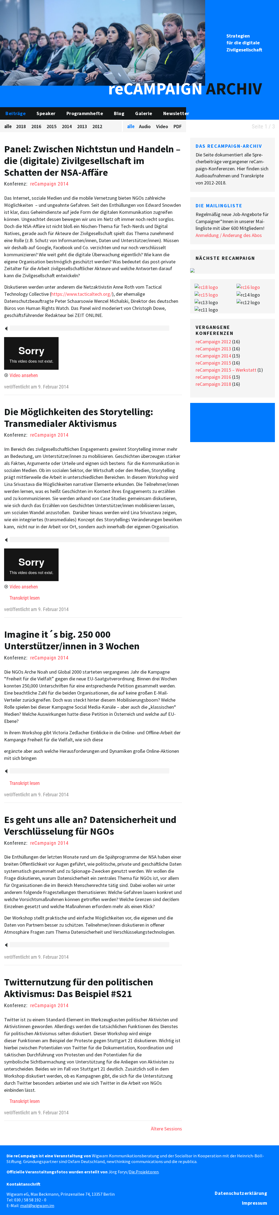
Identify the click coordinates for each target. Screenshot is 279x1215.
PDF (178, 126)
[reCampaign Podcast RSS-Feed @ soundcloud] (232, 430)
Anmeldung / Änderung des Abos (229, 235)
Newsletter (176, 113)
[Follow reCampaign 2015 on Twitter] (204, 415)
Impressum (254, 1203)
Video (162, 126)
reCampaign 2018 (213, 384)
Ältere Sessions (166, 1128)
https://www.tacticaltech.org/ (81, 294)
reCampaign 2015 (213, 363)
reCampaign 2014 (49, 184)
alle (8, 126)
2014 (67, 126)
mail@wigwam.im (37, 1205)
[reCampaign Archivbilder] (102, 42)
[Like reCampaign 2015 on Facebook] (218, 415)
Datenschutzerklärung (241, 1193)
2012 (97, 126)
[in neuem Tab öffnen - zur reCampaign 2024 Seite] (192, 270)
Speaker (46, 113)
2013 (82, 126)
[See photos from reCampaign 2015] (232, 415)
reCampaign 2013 (213, 349)
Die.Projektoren (144, 1171)
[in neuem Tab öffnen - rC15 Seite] (206, 294)
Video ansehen (24, 375)
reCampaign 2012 (213, 341)
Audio (145, 126)
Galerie (143, 113)
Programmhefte (84, 113)
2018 (21, 126)
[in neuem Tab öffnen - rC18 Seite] (206, 287)
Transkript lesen (25, 598)
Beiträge (15, 113)
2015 (51, 126)
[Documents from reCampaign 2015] (260, 415)
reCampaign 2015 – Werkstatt (226, 370)
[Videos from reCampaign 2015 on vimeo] (246, 415)
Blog (119, 113)
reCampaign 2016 (213, 377)
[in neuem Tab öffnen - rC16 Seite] (248, 287)
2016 (36, 126)
